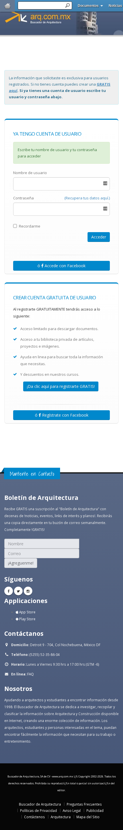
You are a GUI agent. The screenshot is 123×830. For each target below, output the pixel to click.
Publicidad (95, 810)
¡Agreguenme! (20, 563)
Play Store (26, 619)
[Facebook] (8, 591)
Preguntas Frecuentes (84, 804)
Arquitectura (61, 816)
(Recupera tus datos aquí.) (87, 198)
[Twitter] (18, 591)
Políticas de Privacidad (38, 810)
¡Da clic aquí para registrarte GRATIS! (61, 386)
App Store (26, 612)
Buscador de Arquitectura (40, 804)
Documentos (88, 6)
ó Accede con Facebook (61, 265)
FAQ (30, 674)
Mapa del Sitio (88, 816)
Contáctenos (34, 816)
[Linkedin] (28, 591)
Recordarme (29, 226)
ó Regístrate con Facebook (61, 415)
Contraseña (23, 198)
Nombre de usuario (30, 172)
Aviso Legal (72, 810)
